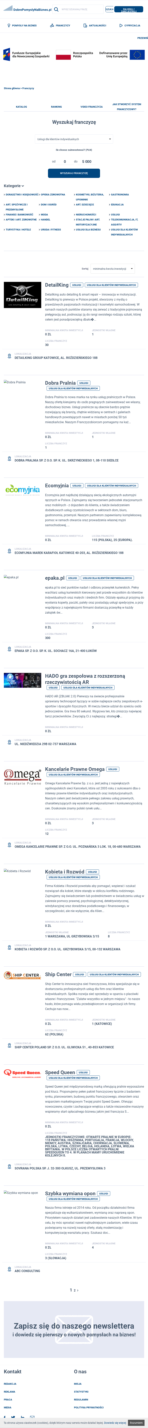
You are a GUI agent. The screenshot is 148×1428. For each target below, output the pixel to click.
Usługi (115, 214)
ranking (56, 106)
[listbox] (65, 160)
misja (78, 1383)
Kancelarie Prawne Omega (75, 769)
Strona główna (12, 88)
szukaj (110, 9)
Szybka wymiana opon (70, 1193)
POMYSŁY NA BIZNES (24, 25)
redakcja (10, 1383)
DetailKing (57, 285)
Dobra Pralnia (60, 383)
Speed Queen (60, 1072)
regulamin (81, 1399)
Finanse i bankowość (19, 214)
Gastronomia (120, 194)
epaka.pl (55, 578)
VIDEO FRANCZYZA (92, 106)
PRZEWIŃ (142, 38)
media (7, 1407)
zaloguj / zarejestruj (129, 10)
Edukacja (117, 204)
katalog (21, 106)
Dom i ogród (48, 204)
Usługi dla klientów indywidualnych (111, 285)
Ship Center (58, 974)
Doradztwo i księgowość (22, 194)
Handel (45, 219)
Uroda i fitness (51, 229)
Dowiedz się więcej (115, 1422)
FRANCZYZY (63, 25)
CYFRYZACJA (132, 25)
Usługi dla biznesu (88, 229)
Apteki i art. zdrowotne (21, 219)
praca (8, 1399)
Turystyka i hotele (18, 229)
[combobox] (74, 139)
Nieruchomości (86, 214)
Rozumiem (136, 1422)
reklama (9, 1391)
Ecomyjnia (57, 485)
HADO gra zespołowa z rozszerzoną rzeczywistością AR (85, 679)
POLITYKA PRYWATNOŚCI (89, 1407)
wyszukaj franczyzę (74, 173)
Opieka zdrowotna (53, 194)
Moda (44, 214)
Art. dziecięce (85, 204)
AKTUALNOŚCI (97, 25)
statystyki (81, 1391)
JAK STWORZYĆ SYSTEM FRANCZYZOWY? (126, 107)
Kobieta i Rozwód (64, 872)
